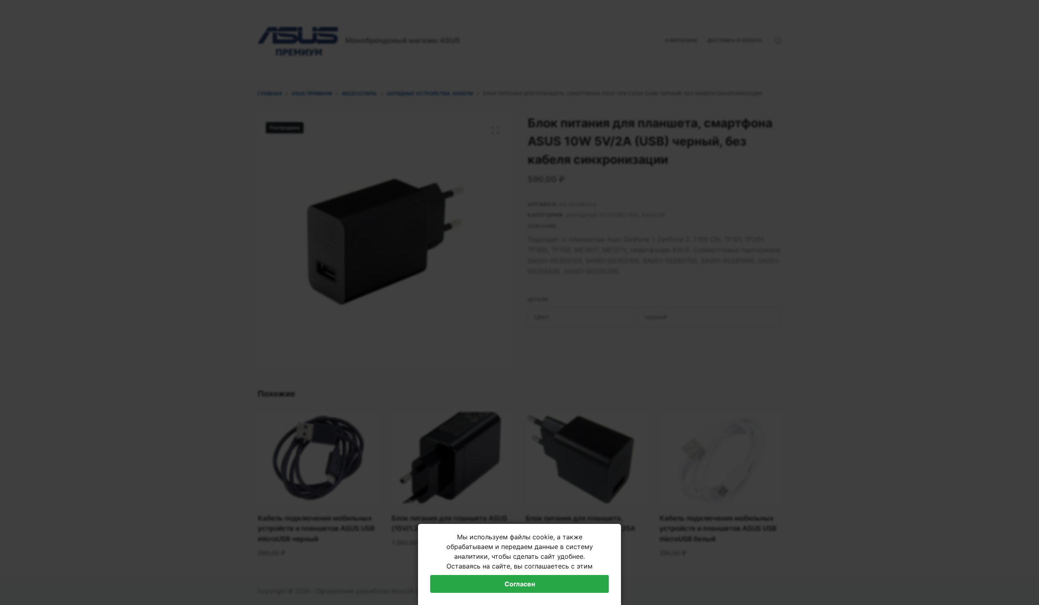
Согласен (519, 584)
